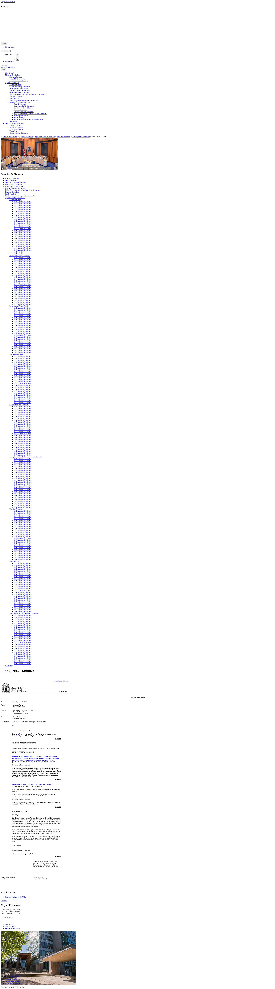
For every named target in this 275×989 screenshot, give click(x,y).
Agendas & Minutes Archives (19, 102)
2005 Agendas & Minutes (22, 240)
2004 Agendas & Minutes (22, 242)
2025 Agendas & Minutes (22, 202)
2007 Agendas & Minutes (22, 236)
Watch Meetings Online (17, 79)
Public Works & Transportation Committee (28, 119)
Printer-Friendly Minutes (61, 681)
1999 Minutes (18, 252)
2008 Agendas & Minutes (22, 234)
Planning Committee (16, 96)
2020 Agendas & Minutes (22, 211)
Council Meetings (15, 85)
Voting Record (14, 131)
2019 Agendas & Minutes (22, 213)
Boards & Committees (12, 928)
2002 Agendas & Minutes (22, 246)
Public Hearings (14, 98)
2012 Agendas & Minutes (22, 227)
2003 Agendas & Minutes (22, 244)
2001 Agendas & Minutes (22, 248)
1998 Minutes (18, 254)
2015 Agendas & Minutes (81, 137)
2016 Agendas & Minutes (22, 219)
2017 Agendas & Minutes (22, 217)
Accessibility (6, 51)
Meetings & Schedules (12, 75)
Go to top (4, 901)
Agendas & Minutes (12, 83)
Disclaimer (13, 121)
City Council (9, 73)
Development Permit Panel (18, 88)
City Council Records (10, 137)
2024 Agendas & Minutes (22, 204)
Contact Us (9, 925)
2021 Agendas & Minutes (22, 209)
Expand (4, 43)
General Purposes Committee (19, 92)
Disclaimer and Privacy (13, 983)
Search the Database (16, 127)
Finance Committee (20, 110)
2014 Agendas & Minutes (22, 223)
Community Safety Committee (19, 87)
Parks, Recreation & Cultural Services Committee (30, 114)
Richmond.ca (9, 47)
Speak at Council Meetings (18, 81)
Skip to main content (8, 2)
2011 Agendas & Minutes (22, 229)
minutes (20, 734)
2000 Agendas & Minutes (22, 250)
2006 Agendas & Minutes (22, 238)
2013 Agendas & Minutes (22, 225)
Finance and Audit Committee (19, 90)
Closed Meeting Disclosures (18, 133)
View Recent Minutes (16, 129)
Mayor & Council (11, 980)
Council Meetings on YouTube (15, 897)
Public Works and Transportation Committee (24, 100)
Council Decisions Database (14, 123)
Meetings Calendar (15, 77)
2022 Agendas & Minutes (22, 207)
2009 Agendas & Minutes (22, 233)
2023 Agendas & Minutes (22, 205)
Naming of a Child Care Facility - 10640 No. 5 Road (31, 784)
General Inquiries (11, 926)
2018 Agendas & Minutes (22, 215)
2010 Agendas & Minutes (22, 231)
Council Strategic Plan (12, 981)
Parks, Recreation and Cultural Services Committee (26, 94)
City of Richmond (12, 976)
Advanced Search (15, 125)
